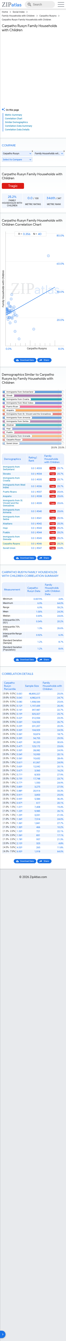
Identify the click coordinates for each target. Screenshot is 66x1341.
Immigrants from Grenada (11, 538)
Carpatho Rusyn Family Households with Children (26, 19)
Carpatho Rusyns (47, 16)
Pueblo (6, 532)
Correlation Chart (13, 118)
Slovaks (7, 474)
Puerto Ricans (10, 492)
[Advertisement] (33, 71)
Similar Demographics (16, 122)
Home (5, 12)
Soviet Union (9, 548)
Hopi (5, 528)
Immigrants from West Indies (14, 486)
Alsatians (7, 523)
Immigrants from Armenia (11, 511)
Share (46, 360)
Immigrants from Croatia (11, 479)
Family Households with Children (18, 16)
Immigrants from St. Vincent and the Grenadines (13, 503)
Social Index (19, 12)
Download (57, 228)
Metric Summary (13, 114)
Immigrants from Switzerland (11, 468)
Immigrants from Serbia (11, 518)
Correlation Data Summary (18, 125)
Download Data (27, 360)
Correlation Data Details (17, 129)
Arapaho (7, 496)
